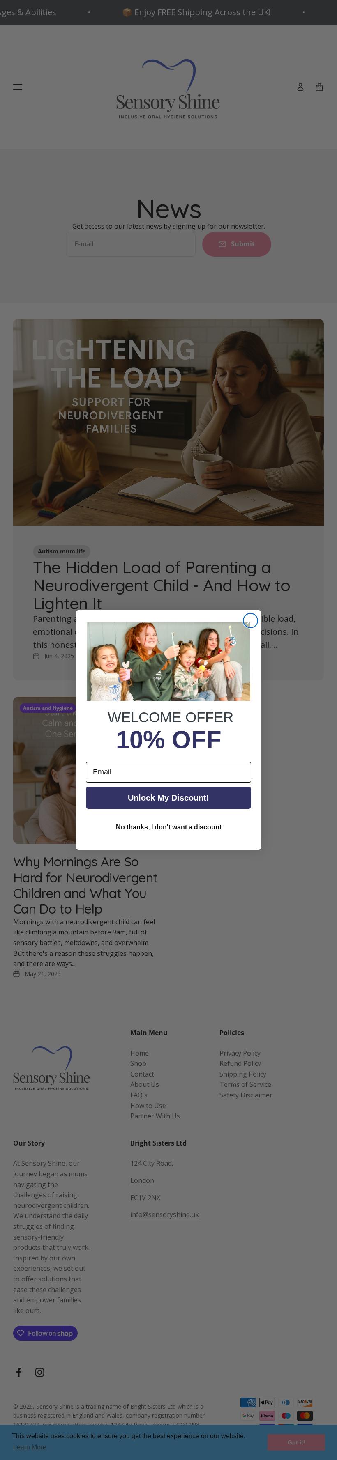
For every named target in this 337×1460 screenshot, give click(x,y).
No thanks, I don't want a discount (169, 827)
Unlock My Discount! (168, 797)
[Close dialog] (250, 620)
